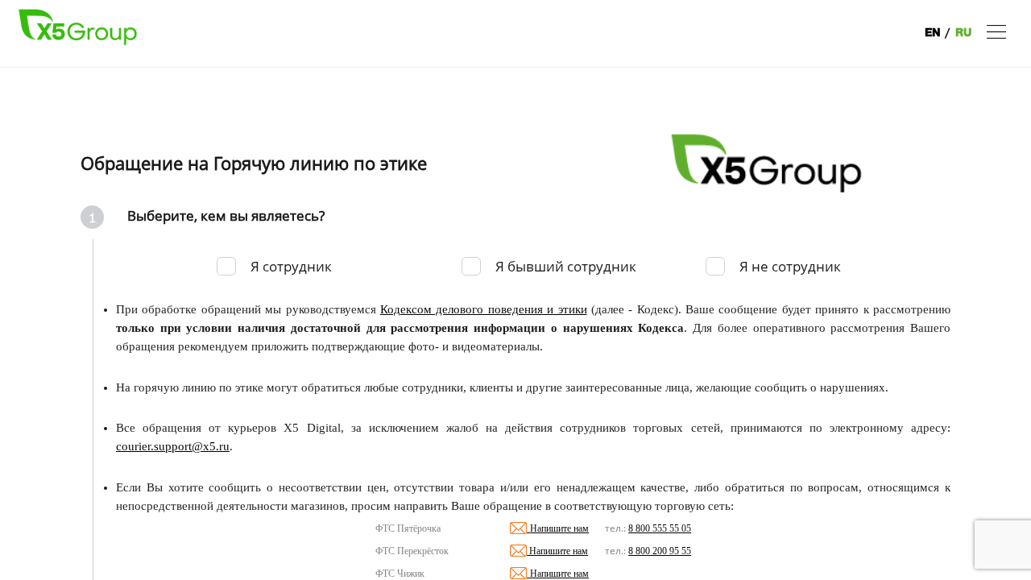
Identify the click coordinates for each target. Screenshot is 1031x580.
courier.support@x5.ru (173, 446)
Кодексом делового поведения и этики (483, 309)
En (933, 33)
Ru (963, 33)
